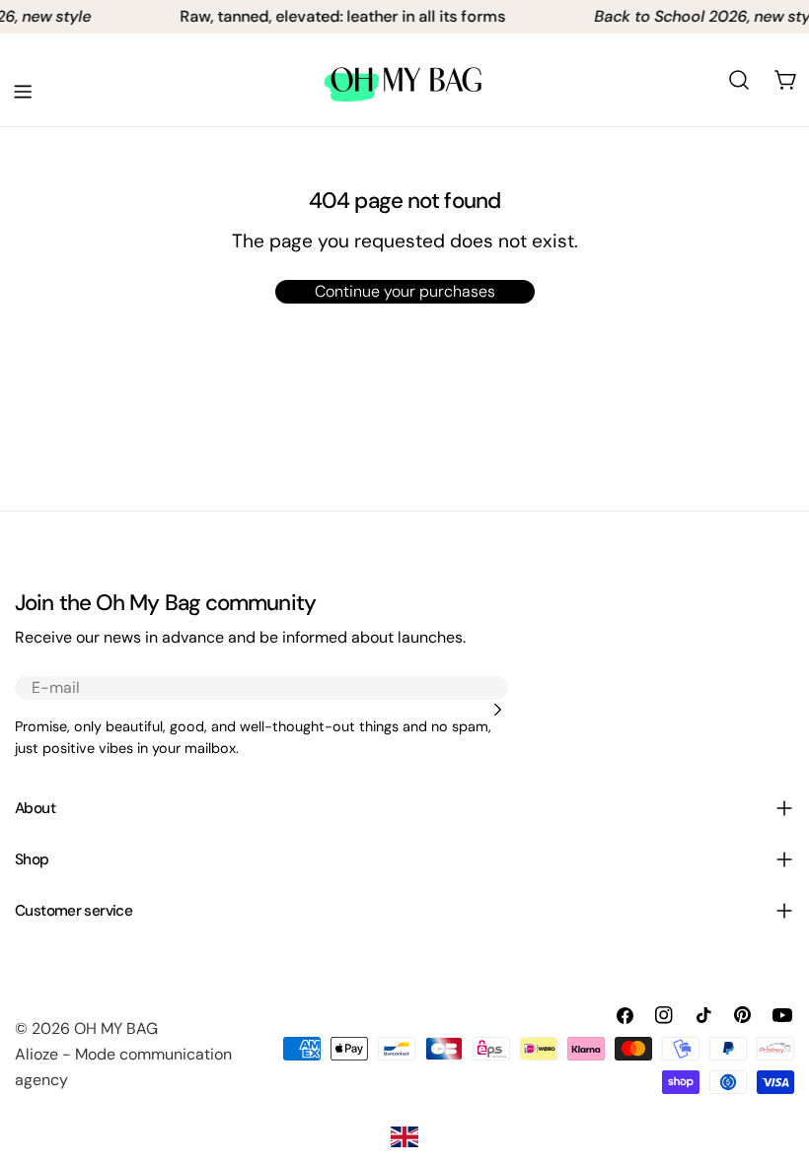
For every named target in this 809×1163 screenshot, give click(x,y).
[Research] (739, 80)
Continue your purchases (405, 291)
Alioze (36, 1054)
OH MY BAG (116, 1028)
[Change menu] (22, 91)
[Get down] (497, 709)
